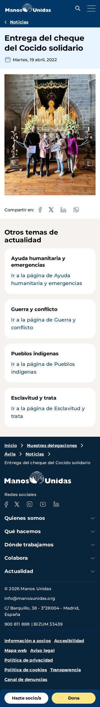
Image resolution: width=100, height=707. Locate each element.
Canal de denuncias (26, 679)
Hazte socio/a (26, 698)
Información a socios (27, 640)
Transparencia (65, 669)
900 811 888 (17, 624)
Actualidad (18, 571)
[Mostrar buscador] (76, 8)
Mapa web (15, 650)
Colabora (16, 558)
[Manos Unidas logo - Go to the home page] (28, 10)
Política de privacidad (28, 660)
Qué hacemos (22, 531)
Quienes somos (24, 518)
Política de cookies (25, 669)
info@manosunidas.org (29, 598)
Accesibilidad (69, 640)
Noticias (19, 22)
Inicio (10, 445)
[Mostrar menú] (90, 8)
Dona (73, 698)
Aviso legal (42, 650)
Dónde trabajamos (29, 545)
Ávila (10, 454)
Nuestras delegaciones (52, 445)
